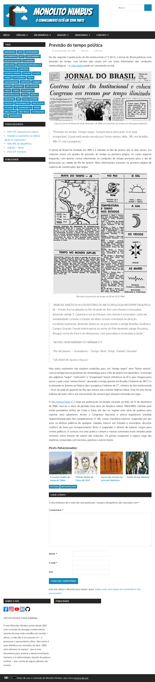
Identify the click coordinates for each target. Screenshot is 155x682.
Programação (22, 103)
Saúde (37, 107)
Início (6, 35)
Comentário (56, 510)
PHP (18, 99)
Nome (53, 553)
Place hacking (30, 99)
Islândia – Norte (15, 147)
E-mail (53, 562)
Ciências (20, 35)
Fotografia (19, 78)
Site (51, 571)
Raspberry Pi (25, 107)
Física (30, 78)
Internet (18, 86)
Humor (8, 86)
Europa (27, 73)
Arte (20, 52)
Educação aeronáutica (29, 65)
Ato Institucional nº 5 (63, 401)
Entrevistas (10, 69)
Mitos (25, 95)
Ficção (36, 73)
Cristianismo (33, 56)
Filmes (8, 78)
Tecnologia (38, 112)
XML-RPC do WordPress (19, 143)
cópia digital (77, 65)
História (54, 486)
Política (9, 103)
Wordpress (15, 116)
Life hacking (32, 86)
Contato (101, 35)
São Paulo (24, 112)
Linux (7, 90)
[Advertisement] (24, 184)
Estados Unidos (13, 73)
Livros (16, 90)
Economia (28, 61)
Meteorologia (68, 486)
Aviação (61, 35)
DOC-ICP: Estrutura (16, 151)
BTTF (22, 56)
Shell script (10, 112)
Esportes (23, 69)
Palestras (9, 99)
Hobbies (36, 82)
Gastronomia (11, 82)
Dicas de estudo (13, 61)
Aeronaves (10, 52)
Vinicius (84, 50)
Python (8, 107)
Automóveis (11, 56)
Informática (41, 35)
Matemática (28, 90)
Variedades (81, 35)
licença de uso (81, 678)
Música (34, 95)
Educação (10, 65)
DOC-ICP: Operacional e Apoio (22, 131)
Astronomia (31, 52)
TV (6, 116)
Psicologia (38, 103)
